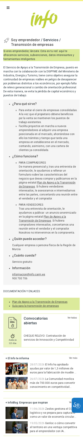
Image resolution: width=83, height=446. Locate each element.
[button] (8, 7)
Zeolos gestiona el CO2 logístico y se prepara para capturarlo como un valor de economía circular (52, 412)
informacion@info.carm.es (28, 274)
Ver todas (72, 318)
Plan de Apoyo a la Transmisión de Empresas (40, 301)
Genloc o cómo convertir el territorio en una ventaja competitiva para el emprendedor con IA (53, 427)
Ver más (73, 358)
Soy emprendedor (26, 40)
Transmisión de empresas (32, 44)
